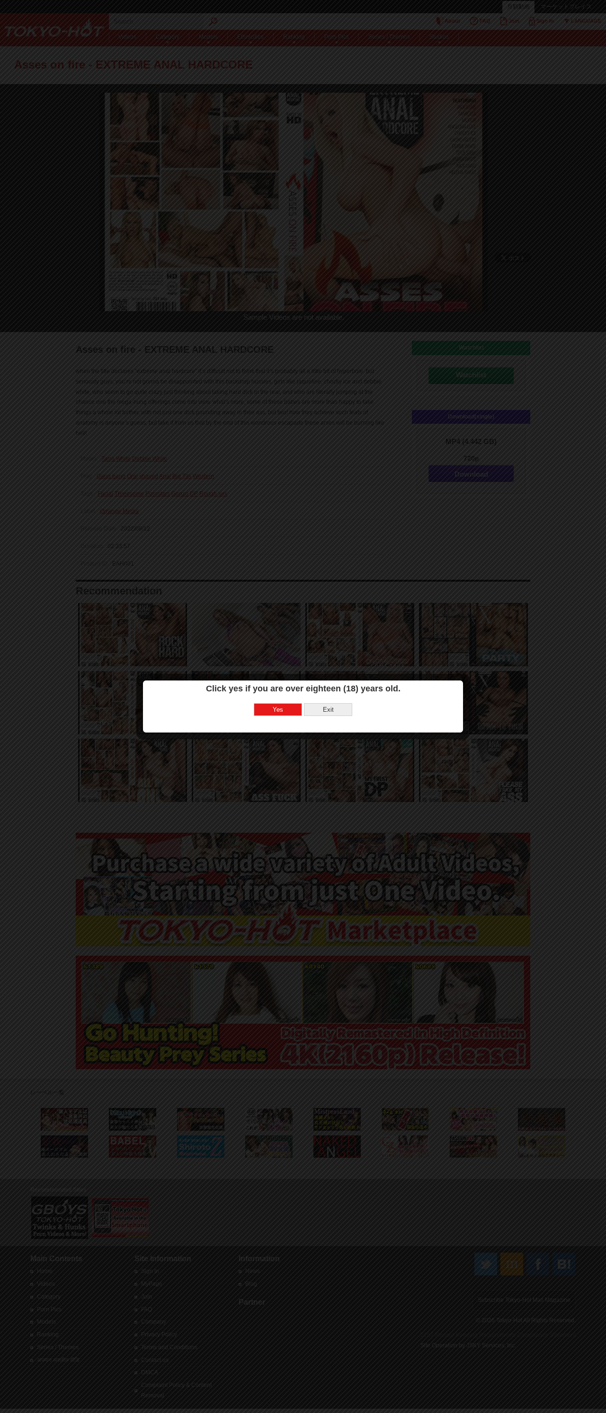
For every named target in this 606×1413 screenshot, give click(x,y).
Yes (278, 709)
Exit (328, 709)
